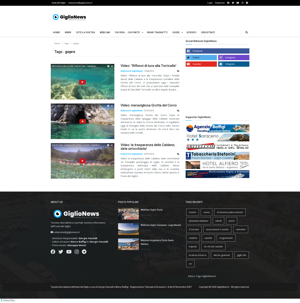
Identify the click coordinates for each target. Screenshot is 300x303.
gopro (76, 43)
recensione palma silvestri (230, 212)
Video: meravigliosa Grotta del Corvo (149, 105)
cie (190, 263)
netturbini (240, 229)
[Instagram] (77, 252)
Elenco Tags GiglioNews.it (202, 276)
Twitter (196, 57)
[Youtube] (69, 252)
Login (210, 3)
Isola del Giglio (59, 3)
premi (232, 220)
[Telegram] (84, 252)
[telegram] (247, 3)
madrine (193, 237)
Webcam (105, 32)
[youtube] (237, 3)
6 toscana (194, 229)
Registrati (220, 3)
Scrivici (191, 32)
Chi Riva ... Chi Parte (127, 32)
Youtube (196, 64)
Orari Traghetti (157, 32)
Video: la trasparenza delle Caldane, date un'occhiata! (148, 147)
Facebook (197, 50)
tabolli (218, 220)
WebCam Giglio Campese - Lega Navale (161, 225)
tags (67, 43)
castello (208, 237)
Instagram (230, 57)
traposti (193, 246)
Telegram (230, 64)
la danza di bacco (197, 255)
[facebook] (228, 3)
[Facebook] (53, 252)
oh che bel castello (213, 246)
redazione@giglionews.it (80, 3)
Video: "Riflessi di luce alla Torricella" (148, 66)
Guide (176, 32)
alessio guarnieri (222, 255)
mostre (192, 212)
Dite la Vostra (85, 32)
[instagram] (242, 3)
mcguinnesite (226, 237)
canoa (206, 212)
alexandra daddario (198, 220)
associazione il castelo (217, 229)
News (68, 32)
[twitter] (233, 3)
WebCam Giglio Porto (152, 210)
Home (56, 32)
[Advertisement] (184, 17)
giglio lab (241, 255)
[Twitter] (60, 252)
